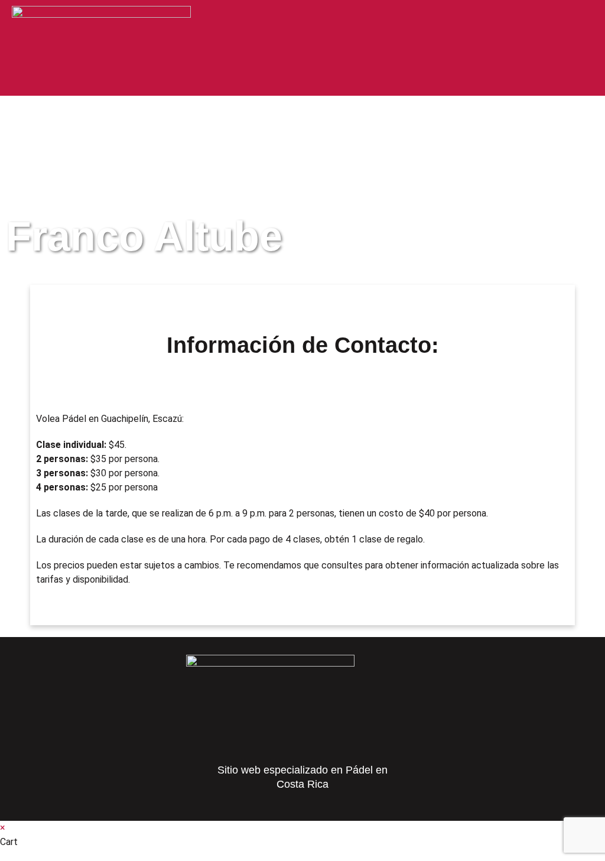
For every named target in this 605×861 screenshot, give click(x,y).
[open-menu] (582, 19)
